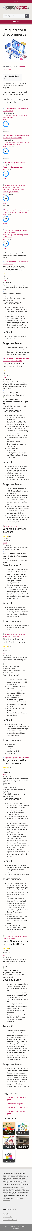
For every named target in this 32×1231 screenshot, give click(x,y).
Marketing (6, 1214)
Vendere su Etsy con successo (13, 167)
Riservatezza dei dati (10, 1220)
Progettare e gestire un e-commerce (15, 212)
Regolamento (7, 1217)
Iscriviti (5, 280)
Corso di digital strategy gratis (17, 1107)
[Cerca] (27, 16)
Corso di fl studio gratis (15, 1104)
